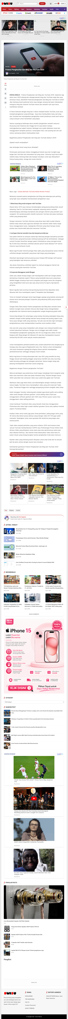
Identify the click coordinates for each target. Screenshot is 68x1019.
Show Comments (34, 614)
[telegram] (38, 508)
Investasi (44, 9)
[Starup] (50, 13)
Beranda (7, 66)
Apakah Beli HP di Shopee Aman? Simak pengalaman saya (27, 950)
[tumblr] (52, 508)
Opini (22, 9)
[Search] (51, 3)
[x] (5, 93)
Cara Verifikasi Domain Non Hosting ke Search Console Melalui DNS (35, 562)
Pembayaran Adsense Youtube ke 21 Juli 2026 (34, 587)
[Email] (5, 102)
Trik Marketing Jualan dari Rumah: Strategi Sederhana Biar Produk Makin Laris (12, 587)
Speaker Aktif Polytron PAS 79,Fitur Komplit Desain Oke (26, 934)
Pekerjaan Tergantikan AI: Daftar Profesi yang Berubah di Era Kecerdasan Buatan (13, 605)
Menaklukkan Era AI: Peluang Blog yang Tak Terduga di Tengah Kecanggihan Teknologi (37, 530)
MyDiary (16, 9)
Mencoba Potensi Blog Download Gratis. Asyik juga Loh (31, 546)
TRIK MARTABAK (29, 999)
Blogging (11, 510)
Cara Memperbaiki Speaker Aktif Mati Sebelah (16, 921)
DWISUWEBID (29, 996)
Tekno (10, 9)
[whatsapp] (5, 98)
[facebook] (5, 89)
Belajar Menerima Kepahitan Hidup (25, 554)
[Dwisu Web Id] (6, 3)
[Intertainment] (29, 13)
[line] (43, 508)
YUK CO (27, 1002)
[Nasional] (9, 13)
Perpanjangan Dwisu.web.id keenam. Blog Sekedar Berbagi (32, 538)
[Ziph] (39, 13)
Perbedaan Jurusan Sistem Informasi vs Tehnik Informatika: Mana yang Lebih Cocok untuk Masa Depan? (34, 605)
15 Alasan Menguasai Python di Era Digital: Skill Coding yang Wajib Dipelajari (54, 605)
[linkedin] (47, 508)
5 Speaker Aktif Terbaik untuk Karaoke (22, 942)
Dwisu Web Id (38, 1016)
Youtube (13, 66)
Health (51, 9)
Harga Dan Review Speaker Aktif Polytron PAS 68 (25, 926)
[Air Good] (19, 13)
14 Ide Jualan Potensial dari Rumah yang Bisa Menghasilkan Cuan (54, 587)
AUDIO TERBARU (29, 1008)
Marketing (37, 9)
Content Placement (30, 1005)
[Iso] (58, 13)
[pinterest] (34, 508)
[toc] (66, 307)
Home (4, 9)
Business (29, 9)
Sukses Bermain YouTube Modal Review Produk (34, 191)
